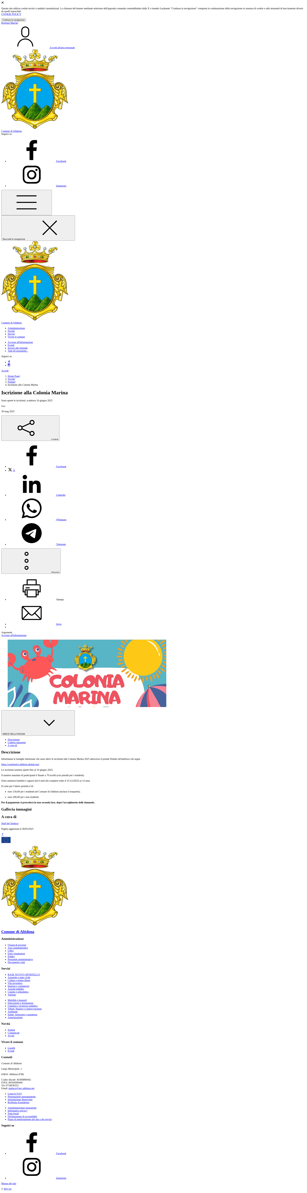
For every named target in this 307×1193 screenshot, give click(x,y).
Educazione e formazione (20, 1003)
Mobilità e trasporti (17, 1000)
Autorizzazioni (15, 1017)
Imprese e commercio (18, 986)
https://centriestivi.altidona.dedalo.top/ (20, 764)
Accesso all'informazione (20, 342)
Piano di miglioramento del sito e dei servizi (30, 1119)
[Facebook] (9, 362)
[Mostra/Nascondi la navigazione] (26, 202)
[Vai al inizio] (2, 834)
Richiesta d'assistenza (18, 1102)
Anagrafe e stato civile (19, 977)
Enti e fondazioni (16, 953)
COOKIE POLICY (11, 14)
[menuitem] (37, 466)
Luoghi (11, 1048)
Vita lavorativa (15, 983)
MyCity (8, 1189)
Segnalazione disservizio (20, 1099)
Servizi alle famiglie (18, 348)
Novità (11, 379)
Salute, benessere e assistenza (22, 1014)
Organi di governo (17, 945)
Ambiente (13, 1011)
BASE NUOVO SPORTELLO (24, 974)
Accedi (4, 370)
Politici (11, 956)
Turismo (12, 994)
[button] (16, 328)
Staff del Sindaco (10, 823)
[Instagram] (9, 365)
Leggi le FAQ (15, 1093)
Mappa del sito (8, 1183)
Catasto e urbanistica (18, 991)
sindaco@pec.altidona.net (21, 1088)
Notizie (11, 382)
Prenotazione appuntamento (22, 1096)
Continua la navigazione (14, 20)
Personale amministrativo (20, 959)
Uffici (11, 950)
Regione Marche (9, 23)
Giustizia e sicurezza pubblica (23, 1006)
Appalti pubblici (16, 989)
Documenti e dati (16, 962)
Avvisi (11, 1035)
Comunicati (13, 1032)
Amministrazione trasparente (22, 1107)
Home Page (14, 376)
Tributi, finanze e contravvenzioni (25, 1008)
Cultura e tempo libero (19, 980)
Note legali (13, 1113)
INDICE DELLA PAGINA (14, 734)
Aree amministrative (18, 947)
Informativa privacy (18, 1110)
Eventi (11, 345)
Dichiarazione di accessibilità (22, 1116)
